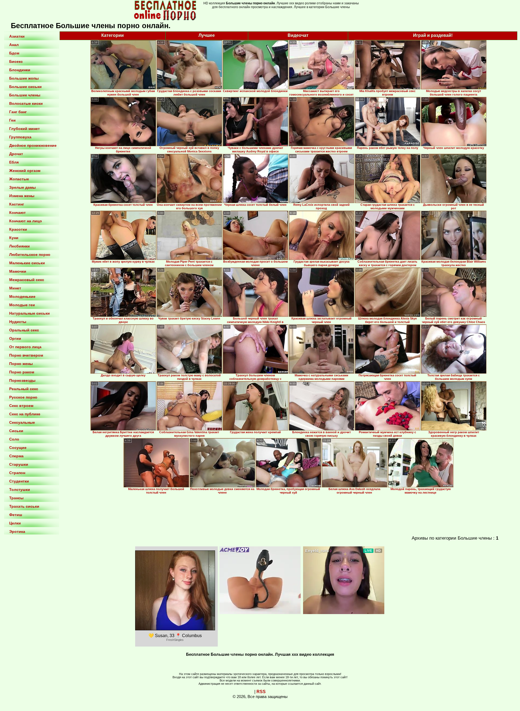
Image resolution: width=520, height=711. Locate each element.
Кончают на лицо (25, 221)
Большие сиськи (25, 86)
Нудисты (17, 321)
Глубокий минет (24, 128)
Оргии (15, 338)
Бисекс (16, 61)
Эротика (17, 531)
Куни (13, 238)
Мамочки (17, 271)
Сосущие (18, 447)
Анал (14, 45)
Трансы (16, 498)
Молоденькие (22, 296)
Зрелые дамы (22, 187)
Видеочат (298, 35)
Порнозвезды (22, 380)
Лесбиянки (19, 246)
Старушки (18, 464)
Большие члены (24, 95)
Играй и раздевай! (433, 35)
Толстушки (19, 489)
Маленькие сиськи (27, 263)
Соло (14, 439)
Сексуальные (22, 422)
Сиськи (16, 431)
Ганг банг (18, 112)
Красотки (18, 229)
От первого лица (25, 347)
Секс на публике (24, 414)
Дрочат (16, 154)
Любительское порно (29, 254)
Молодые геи (22, 305)
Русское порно (23, 397)
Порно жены (21, 363)
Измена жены (21, 196)
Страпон (17, 473)
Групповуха (20, 137)
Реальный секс (23, 389)
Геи (12, 120)
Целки (15, 523)
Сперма (16, 456)
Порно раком (21, 372)
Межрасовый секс (26, 280)
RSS (261, 691)
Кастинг (16, 204)
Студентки (19, 481)
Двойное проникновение (33, 145)
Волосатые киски (26, 103)
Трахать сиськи (24, 506)
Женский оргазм (24, 170)
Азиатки (17, 36)
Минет (15, 288)
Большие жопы (24, 78)
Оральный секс (24, 330)
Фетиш (15, 515)
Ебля (14, 162)
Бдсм (14, 53)
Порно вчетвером (26, 355)
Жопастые (19, 179)
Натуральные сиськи (29, 313)
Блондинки (19, 70)
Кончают (17, 212)
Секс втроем (21, 405)
